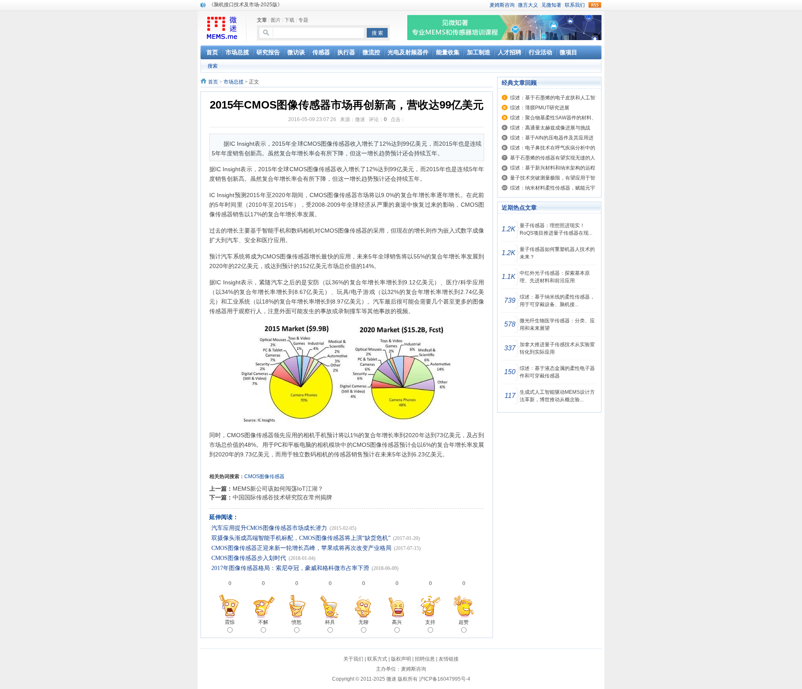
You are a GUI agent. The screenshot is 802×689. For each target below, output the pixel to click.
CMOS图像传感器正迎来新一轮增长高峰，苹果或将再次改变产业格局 (301, 548)
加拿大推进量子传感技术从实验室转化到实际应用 (557, 348)
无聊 (363, 622)
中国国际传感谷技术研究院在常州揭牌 (282, 497)
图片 (276, 20)
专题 (303, 20)
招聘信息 (425, 659)
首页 (213, 82)
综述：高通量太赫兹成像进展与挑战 (550, 128)
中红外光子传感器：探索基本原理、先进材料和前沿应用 (555, 277)
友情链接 (449, 659)
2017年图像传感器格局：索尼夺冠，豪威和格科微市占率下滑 (290, 568)
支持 (430, 622)
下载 (289, 20)
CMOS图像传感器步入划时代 (248, 558)
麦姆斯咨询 (413, 669)
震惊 (230, 622)
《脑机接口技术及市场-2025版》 (245, 5)
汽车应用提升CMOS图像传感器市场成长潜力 (269, 528)
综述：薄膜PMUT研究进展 (539, 108)
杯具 (330, 622)
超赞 (464, 622)
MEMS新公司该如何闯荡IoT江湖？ (278, 488)
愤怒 (297, 622)
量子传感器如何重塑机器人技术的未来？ (557, 253)
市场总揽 (233, 82)
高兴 (397, 622)
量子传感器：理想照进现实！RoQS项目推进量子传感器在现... (556, 229)
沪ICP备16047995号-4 (444, 679)
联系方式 (377, 659)
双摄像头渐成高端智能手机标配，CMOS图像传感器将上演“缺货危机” (301, 538)
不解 (263, 622)
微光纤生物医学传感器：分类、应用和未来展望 (557, 324)
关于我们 (353, 659)
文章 (262, 20)
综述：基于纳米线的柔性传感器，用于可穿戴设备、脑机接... (557, 300)
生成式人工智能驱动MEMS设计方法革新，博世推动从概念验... (557, 396)
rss (595, 5)
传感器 (327, 169)
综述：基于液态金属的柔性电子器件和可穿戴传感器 (557, 372)
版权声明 (401, 659)
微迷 (391, 679)
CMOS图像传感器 (264, 476)
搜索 (213, 66)
